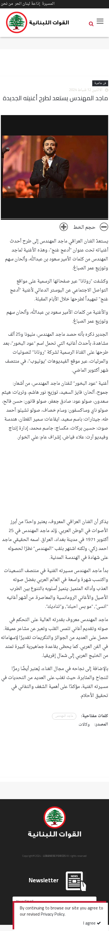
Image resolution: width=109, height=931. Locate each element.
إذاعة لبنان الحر (27, 3)
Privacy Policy (53, 915)
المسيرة (48, 3)
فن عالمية (100, 83)
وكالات (84, 725)
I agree (90, 924)
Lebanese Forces (38, 22)
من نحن (7, 3)
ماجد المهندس (64, 716)
